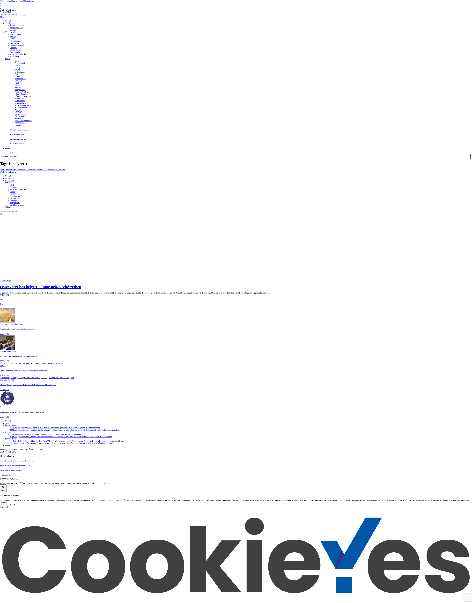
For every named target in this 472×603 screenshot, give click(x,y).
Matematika (19, 98)
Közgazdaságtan (21, 94)
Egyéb (17, 70)
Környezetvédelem (22, 92)
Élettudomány (20, 72)
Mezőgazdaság (20, 103)
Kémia (17, 85)
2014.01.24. (4, 295)
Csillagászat (19, 67)
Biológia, (4, 380)
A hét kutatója (20, 63)
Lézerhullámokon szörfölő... (18, 139)
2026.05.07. (4, 390)
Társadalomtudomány (23, 121)
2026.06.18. (4, 334)
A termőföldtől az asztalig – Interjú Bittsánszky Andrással (17, 329)
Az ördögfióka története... (17, 143)
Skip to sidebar (17, 1)
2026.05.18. (4, 375)
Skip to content (6, 1)
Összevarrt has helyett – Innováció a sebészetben (40, 287)
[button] (4, 170)
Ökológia (18, 112)
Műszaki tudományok (23, 105)
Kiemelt (18, 87)
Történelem (19, 123)
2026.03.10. (4, 417)
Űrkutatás (18, 125)
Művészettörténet (21, 107)
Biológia (18, 65)
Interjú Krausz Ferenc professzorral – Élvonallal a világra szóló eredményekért (23, 370)
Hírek (17, 83)
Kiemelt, (3, 351)
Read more (4, 299)
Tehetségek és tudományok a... (19, 130)
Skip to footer (28, 1)
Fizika (17, 74)
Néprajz (18, 109)
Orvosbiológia (20, 114)
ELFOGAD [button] (103, 483)
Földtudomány (20, 79)
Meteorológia (20, 101)
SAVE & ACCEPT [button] (7, 505)
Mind (17, 61)
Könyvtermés (20, 90)
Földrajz (18, 76)
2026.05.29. (4, 361)
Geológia (18, 81)
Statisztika (19, 118)
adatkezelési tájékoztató (76, 483)
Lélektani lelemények (23, 96)
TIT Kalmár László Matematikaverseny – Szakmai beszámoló (18, 356)
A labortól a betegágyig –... (18, 134)
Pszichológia (20, 116)
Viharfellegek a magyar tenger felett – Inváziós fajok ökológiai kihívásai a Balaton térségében (28, 385)
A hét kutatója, (6, 324)
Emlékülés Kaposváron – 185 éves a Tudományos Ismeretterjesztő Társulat (22, 412)
